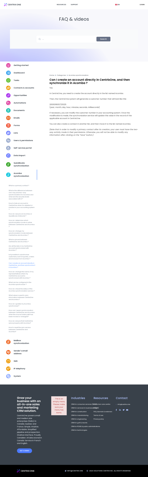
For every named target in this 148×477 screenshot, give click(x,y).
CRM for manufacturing (78, 415)
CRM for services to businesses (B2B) (78, 408)
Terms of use (98, 415)
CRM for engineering (78, 419)
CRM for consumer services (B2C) (78, 404)
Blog (95, 408)
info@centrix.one (124, 404)
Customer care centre (102, 404)
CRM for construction (78, 412)
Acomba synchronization (79, 75)
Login (142, 4)
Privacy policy (99, 419)
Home (51, 75)
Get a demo (24, 451)
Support (74, 4)
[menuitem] (117, 4)
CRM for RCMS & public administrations (78, 426)
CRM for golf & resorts (78, 423)
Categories (61, 75)
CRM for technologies (78, 430)
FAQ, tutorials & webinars (102, 412)
